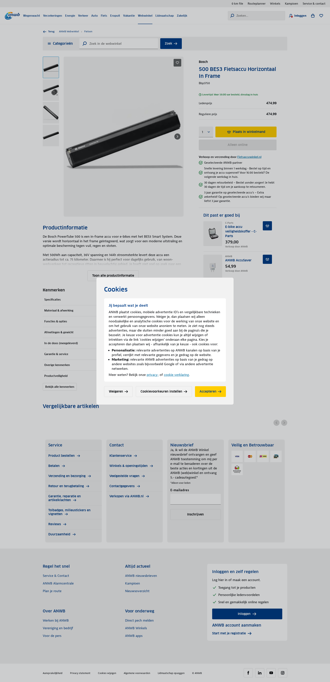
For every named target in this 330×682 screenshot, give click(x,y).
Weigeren (116, 391)
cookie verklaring (176, 375)
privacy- (153, 375)
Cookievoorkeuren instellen (161, 391)
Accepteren (208, 391)
